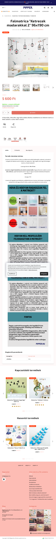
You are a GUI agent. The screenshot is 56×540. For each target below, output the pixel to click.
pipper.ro (35, 465)
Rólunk (31, 476)
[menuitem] (5, 11)
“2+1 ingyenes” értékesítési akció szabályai (41, 499)
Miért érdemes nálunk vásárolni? (38, 493)
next (52, 393)
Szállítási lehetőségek (8, 108)
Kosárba (33, 112)
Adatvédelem (32, 480)
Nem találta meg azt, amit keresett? (39, 495)
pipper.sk (20, 465)
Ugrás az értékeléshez (37, 29)
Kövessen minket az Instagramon (41, 533)
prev (3, 393)
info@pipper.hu (6, 476)
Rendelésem (32, 482)
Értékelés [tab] (17, 150)
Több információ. (32, 270)
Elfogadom (44, 274)
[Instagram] (4, 479)
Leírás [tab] (7, 150)
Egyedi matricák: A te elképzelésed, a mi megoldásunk (12, 510)
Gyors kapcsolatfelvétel (35, 489)
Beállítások (12, 274)
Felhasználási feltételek (35, 491)
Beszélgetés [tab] (29, 150)
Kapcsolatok (32, 478)
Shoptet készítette (49, 538)
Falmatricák (31, 356)
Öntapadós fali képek (7, 514)
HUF (3, 7)
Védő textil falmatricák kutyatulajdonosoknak (14, 518)
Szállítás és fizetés (34, 484)
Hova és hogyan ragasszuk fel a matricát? (40, 497)
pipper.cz (28, 465)
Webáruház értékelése (35, 486)
